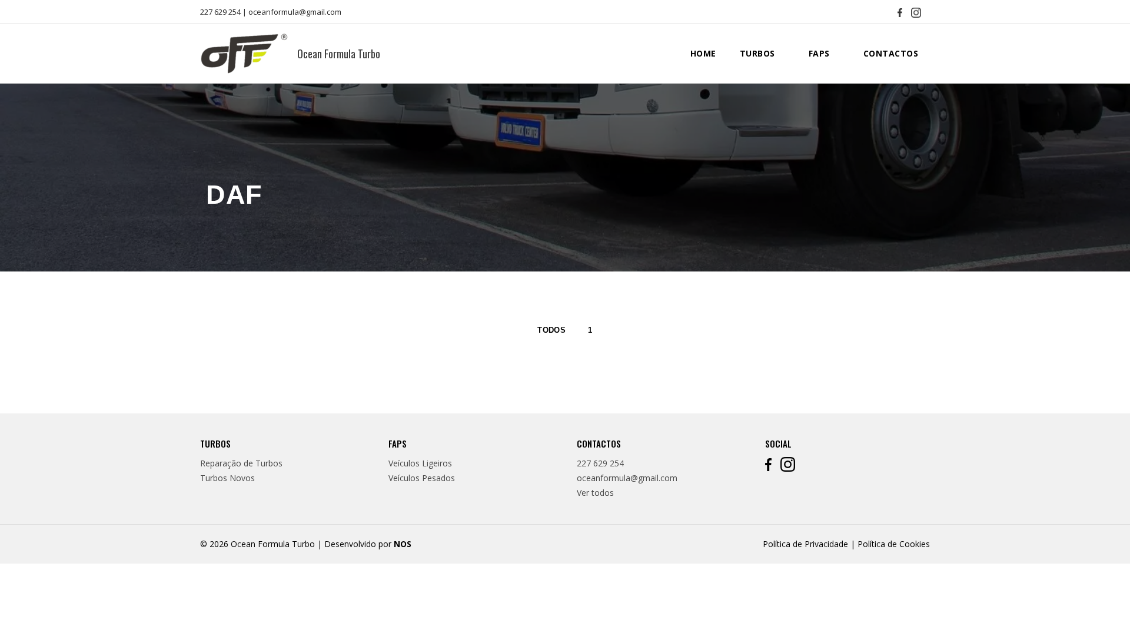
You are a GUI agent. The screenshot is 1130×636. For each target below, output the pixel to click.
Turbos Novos (227, 477)
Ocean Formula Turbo (338, 53)
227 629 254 (220, 11)
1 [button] (590, 330)
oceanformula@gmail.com (294, 11)
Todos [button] (551, 330)
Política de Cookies (894, 543)
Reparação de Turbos (241, 463)
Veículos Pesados (421, 477)
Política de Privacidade (805, 543)
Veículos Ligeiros (420, 463)
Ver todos (595, 492)
